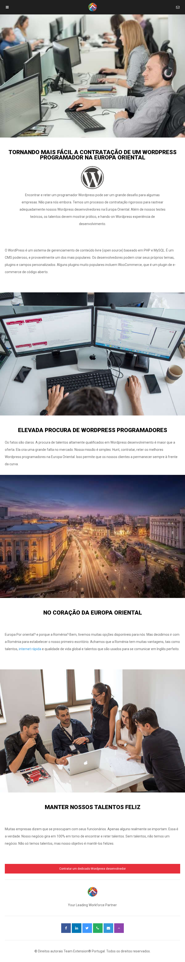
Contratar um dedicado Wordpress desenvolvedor (92, 868)
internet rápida (30, 649)
